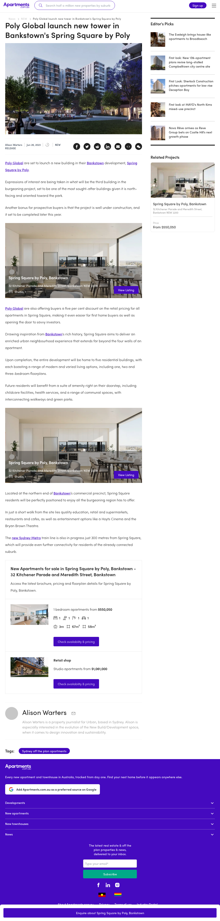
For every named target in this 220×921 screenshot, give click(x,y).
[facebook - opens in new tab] (98, 884)
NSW (24, 19)
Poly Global (14, 162)
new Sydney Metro (26, 537)
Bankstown (95, 162)
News (12, 19)
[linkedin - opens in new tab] (107, 884)
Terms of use (123, 904)
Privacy (104, 904)
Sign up (197, 5)
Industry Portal (147, 904)
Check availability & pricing (76, 641)
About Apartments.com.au (76, 904)
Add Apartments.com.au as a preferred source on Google (56, 789)
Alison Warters (45, 712)
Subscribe (110, 874)
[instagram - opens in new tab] (117, 884)
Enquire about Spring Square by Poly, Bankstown (110, 913)
